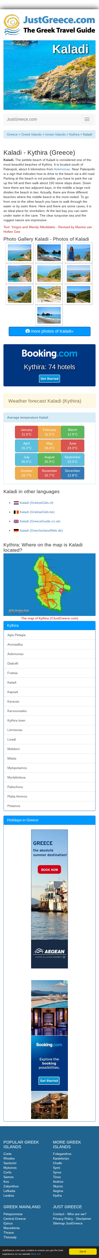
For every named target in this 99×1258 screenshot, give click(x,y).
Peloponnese (13, 1214)
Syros (57, 1172)
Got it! (83, 1251)
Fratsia (12, 673)
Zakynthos (11, 1186)
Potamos (13, 806)
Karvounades (17, 711)
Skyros (58, 1186)
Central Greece (14, 1218)
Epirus (8, 1223)
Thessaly (10, 1237)
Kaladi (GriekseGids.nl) (36, 502)
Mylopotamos (17, 768)
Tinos (57, 1177)
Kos (6, 1181)
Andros (58, 1181)
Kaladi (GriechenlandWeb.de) (41, 530)
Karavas (13, 701)
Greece (12, 134)
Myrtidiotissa (16, 777)
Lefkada (9, 1191)
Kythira (74, 134)
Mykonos (10, 1168)
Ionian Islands (55, 134)
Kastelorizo (61, 1158)
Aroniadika (15, 644)
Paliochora (15, 787)
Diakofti (12, 663)
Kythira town (16, 720)
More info (36, 1254)
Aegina (58, 1191)
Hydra (57, 1195)
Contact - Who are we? (70, 1214)
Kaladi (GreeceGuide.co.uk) (40, 521)
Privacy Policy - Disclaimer (72, 1218)
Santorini (9, 1163)
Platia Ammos (17, 796)
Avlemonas (62, 169)
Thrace (8, 1232)
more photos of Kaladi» (51, 331)
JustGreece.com (22, 119)
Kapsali (12, 692)
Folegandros (62, 1154)
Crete (7, 1154)
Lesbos (8, 1195)
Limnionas (14, 730)
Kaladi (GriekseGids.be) (37, 512)
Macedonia (11, 1228)
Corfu (7, 1172)
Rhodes (9, 1158)
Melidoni (13, 749)
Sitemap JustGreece (68, 1223)
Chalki (57, 1163)
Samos (8, 1177)
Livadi (11, 739)
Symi (56, 1168)
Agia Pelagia (16, 635)
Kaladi (11, 682)
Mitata (11, 758)
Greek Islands (31, 134)
